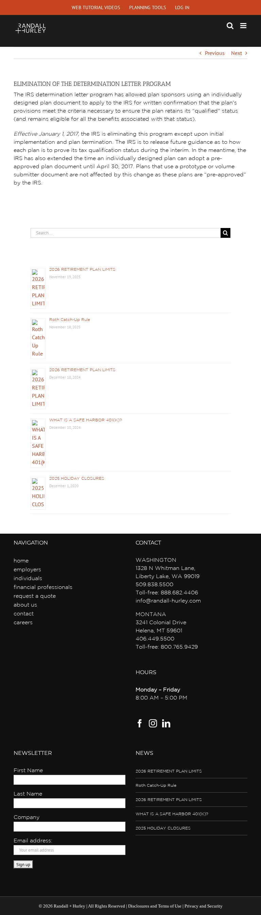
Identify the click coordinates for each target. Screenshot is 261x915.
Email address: (33, 840)
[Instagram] (153, 723)
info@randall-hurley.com (168, 601)
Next (236, 53)
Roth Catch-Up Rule (69, 320)
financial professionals (43, 587)
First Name (28, 770)
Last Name (28, 794)
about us (25, 605)
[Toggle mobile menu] (243, 25)
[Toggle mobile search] (230, 25)
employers (27, 569)
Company (26, 817)
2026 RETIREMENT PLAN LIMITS (82, 269)
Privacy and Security (204, 906)
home (21, 561)
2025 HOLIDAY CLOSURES (76, 478)
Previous (215, 53)
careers (23, 622)
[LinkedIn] (166, 723)
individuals (28, 578)
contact (24, 613)
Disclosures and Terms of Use (154, 906)
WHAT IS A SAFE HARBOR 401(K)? (85, 420)
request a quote (35, 596)
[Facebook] (140, 723)
